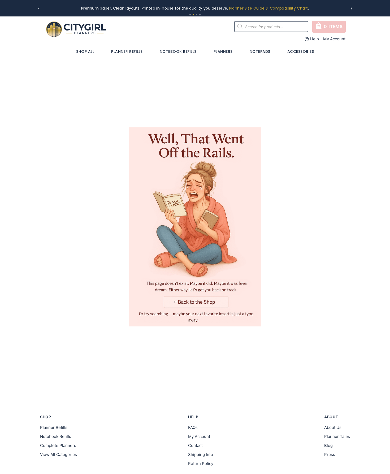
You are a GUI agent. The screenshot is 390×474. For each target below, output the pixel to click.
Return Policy (200, 463)
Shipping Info (200, 454)
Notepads (260, 51)
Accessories (300, 51)
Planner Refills (127, 51)
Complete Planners (58, 445)
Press (329, 454)
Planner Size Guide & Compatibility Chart (268, 8)
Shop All (85, 51)
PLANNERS (223, 51)
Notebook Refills (178, 51)
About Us (332, 427)
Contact (195, 445)
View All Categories (58, 454)
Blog (328, 445)
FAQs (193, 427)
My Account (334, 38)
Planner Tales (337, 436)
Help (314, 38)
